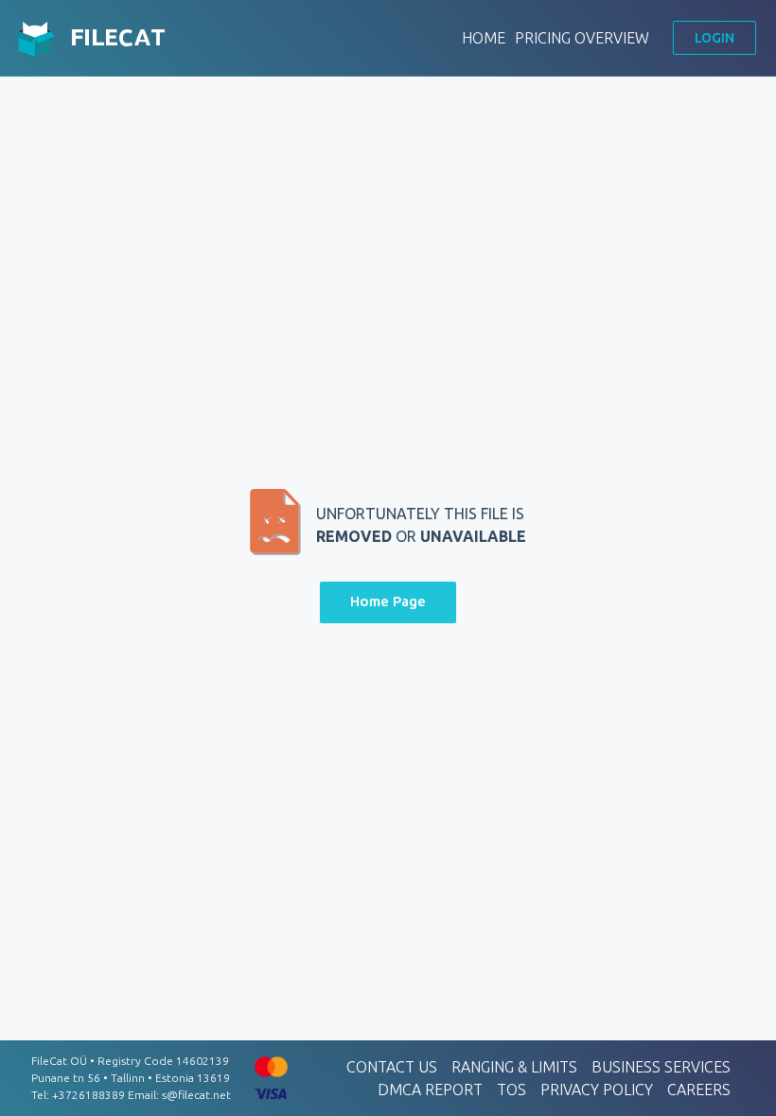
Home (483, 37)
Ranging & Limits (514, 1066)
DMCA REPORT (430, 1089)
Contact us (391, 1066)
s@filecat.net (196, 1095)
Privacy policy (596, 1089)
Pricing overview (582, 37)
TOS (511, 1089)
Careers (699, 1089)
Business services (661, 1066)
